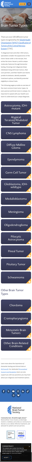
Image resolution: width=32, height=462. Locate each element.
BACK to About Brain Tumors (9, 21)
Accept (6, 457)
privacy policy (5, 453)
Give (21, 4)
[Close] (29, 446)
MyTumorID (4, 369)
